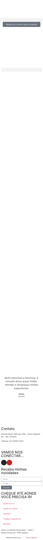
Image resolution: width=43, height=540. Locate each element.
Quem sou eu (8, 503)
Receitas (6, 524)
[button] (21, 20)
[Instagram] (4, 462)
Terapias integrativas (12, 519)
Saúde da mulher (10, 508)
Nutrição (6, 514)
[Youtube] (9, 462)
